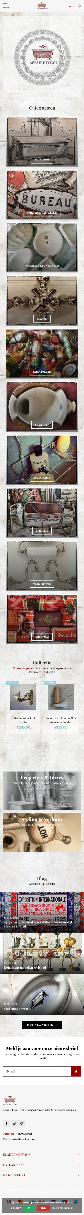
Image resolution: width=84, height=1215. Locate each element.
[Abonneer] (76, 1071)
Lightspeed (60, 1190)
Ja (29, 1208)
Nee (43, 1208)
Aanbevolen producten (57, 668)
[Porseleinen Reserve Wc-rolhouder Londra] (23, 697)
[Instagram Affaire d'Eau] (14, 1123)
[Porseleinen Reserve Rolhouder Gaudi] (61, 697)
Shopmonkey (42, 1193)
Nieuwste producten (27, 668)
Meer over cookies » (63, 1208)
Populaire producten (42, 672)
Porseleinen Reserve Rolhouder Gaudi (60, 720)
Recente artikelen (40, 1024)
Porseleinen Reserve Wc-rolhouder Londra (23, 720)
